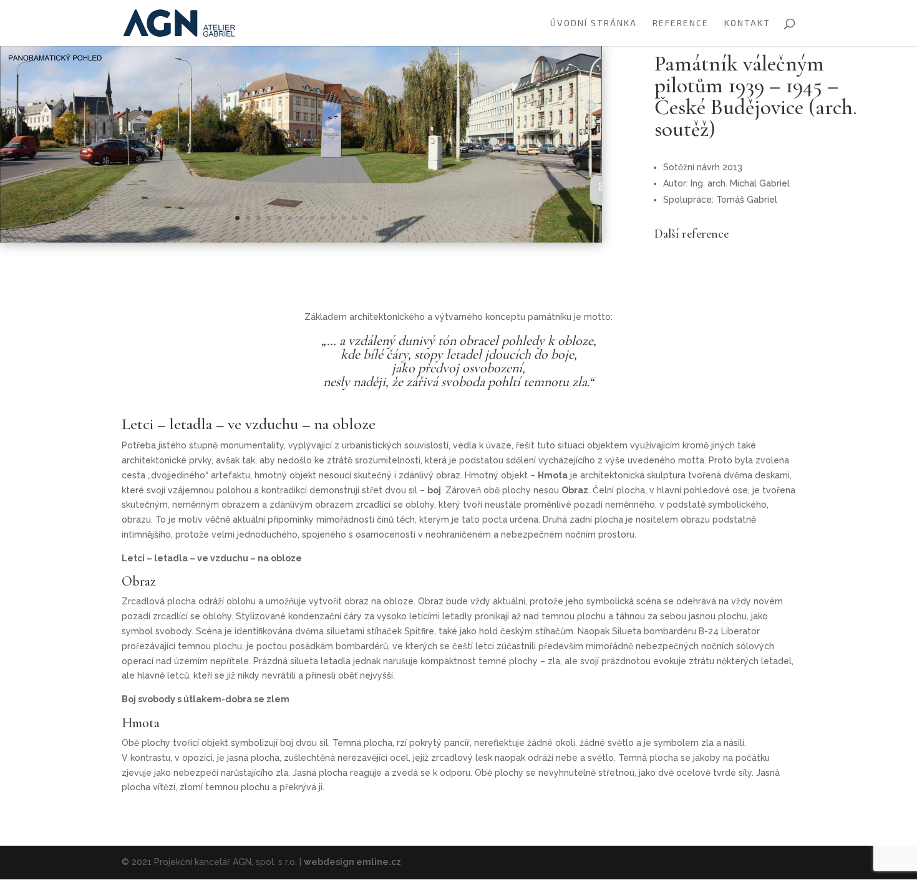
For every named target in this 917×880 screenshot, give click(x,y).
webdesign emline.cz (352, 862)
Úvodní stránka (593, 23)
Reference (681, 23)
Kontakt (747, 23)
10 (333, 218)
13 (364, 218)
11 (343, 218)
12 (354, 218)
